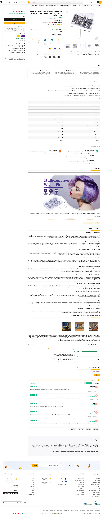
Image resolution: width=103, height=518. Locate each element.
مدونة (82, 492)
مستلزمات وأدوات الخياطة (71, 5)
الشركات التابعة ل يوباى (79, 494)
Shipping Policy (96, 492)
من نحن (47, 513)
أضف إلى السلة (14, 19)
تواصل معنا (42, 513)
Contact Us (97, 480)
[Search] (29, 2)
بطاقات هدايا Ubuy (80, 490)
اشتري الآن (38, 54)
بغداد (33, 478)
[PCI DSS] (97, 504)
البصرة (33, 480)
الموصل (33, 482)
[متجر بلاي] (7, 493)
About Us (98, 478)
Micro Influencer (96, 494)
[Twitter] (15, 513)
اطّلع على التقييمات (33, 383)
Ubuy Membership (96, 496)
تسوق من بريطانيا (90, 510)
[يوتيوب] (18, 513)
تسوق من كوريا (66, 510)
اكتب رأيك (97, 375)
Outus (60, 10)
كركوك (33, 490)
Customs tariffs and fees (94, 490)
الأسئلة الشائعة (81, 486)
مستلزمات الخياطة (80, 5)
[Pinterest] (13, 513)
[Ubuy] (99, 2)
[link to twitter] (79, 39)
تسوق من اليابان (82, 510)
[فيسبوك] (22, 513)
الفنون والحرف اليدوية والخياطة (89, 5)
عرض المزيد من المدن (30, 494)
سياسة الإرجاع (81, 484)
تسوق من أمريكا (97, 510)
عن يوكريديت (81, 488)
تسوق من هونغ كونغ (74, 510)
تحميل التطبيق (81, 478)
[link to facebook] (82, 39)
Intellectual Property (95, 484)
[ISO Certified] (88, 504)
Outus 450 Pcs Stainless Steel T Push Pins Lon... (40, 5)
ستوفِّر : (45, 22)
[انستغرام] (20, 513)
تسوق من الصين (59, 510)
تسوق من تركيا (52, 510)
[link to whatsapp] (85, 39)
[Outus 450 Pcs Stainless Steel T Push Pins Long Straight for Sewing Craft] (82, 25)
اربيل (33, 484)
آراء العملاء (82, 482)
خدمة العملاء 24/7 (11, 478)
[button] (22, 2)
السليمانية (32, 486)
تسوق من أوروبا (45, 510)
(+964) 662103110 (13, 487)
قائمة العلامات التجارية (79, 480)
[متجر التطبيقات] (14, 493)
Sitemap (98, 486)
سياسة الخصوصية (53, 513)
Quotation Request (95, 482)
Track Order (97, 488)
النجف (33, 488)
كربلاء (33, 492)
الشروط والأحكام (60, 513)
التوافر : (60, 29)
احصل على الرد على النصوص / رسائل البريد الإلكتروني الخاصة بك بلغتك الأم (10, 482)
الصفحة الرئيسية (97, 5)
